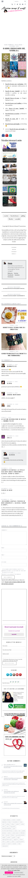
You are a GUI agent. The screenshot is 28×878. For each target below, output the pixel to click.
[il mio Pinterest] (20, 675)
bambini (18, 819)
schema (8, 841)
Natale (12, 835)
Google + (14, 253)
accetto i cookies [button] (9, 872)
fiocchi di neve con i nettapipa (14, 84)
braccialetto (15, 822)
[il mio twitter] (10, 675)
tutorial (9, 843)
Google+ (17, 274)
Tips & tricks (18, 44)
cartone (7, 824)
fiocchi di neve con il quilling (13, 103)
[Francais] (19, 683)
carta (3, 824)
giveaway (4, 832)
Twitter (14, 249)
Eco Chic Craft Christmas (7, 830)
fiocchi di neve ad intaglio (12, 124)
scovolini (17, 219)
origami (3, 837)
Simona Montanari (14, 395)
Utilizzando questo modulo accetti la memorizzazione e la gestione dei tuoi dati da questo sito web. (14, 571)
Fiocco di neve (6, 490)
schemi (12, 841)
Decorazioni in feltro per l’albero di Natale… (14, 287)
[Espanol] (16, 683)
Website (10, 273)
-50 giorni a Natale (6, 819)
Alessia (10, 263)
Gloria (9, 383)
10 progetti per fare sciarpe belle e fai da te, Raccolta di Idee (13, 766)
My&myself (11, 44)
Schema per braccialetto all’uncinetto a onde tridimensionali (13, 354)
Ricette (11, 219)
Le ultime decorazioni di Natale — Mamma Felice (13, 420)
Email (3, 554)
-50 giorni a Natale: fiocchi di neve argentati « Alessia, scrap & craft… (13, 503)
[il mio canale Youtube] (17, 675)
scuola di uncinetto (20, 841)
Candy (21, 822)
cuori (8, 826)
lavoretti (7, 835)
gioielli (23, 830)
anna (9, 406)
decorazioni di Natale (6, 828)
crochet (6, 216)
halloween (22, 832)
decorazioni (12, 826)
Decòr (6, 44)
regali (18, 837)
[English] (11, 683)
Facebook (14, 247)
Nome (3, 547)
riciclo (3, 841)
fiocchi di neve (15, 216)
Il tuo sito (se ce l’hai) (7, 649)
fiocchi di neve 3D (11, 118)
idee (3, 835)
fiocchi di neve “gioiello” (12, 91)
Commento (4, 530)
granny (9, 832)
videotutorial (5, 846)
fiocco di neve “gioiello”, (16, 108)
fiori (19, 830)
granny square (16, 832)
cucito (3, 826)
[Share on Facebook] (3, 136)
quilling (23, 216)
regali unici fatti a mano (7, 839)
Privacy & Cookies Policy (14, 870)
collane (17, 824)
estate (15, 830)
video (19, 843)
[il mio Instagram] (14, 675)
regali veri (16, 839)
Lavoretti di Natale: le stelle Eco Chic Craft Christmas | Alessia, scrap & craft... (13, 471)
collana (12, 824)
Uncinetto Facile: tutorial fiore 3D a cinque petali (14, 328)
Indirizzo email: (6, 653)
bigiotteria (4, 822)
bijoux (9, 822)
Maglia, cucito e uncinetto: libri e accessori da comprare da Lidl (13, 804)
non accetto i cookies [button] (19, 872)
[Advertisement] (14, 27)
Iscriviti (14, 634)
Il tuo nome (5, 645)
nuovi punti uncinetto (20, 835)
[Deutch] (14, 683)
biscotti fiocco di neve (12, 98)
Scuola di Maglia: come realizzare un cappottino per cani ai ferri (11, 792)
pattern (8, 837)
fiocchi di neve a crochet (12, 113)
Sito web (3, 562)
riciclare (21, 839)
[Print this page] (10, 136)
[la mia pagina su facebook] (7, 675)
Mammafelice (12, 366)
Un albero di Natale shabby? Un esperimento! (14, 295)
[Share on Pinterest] (6, 136)
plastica (13, 837)
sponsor (4, 843)
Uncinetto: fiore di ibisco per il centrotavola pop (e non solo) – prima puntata (13, 779)
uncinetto (14, 843)
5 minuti (13, 819)
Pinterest (14, 251)
